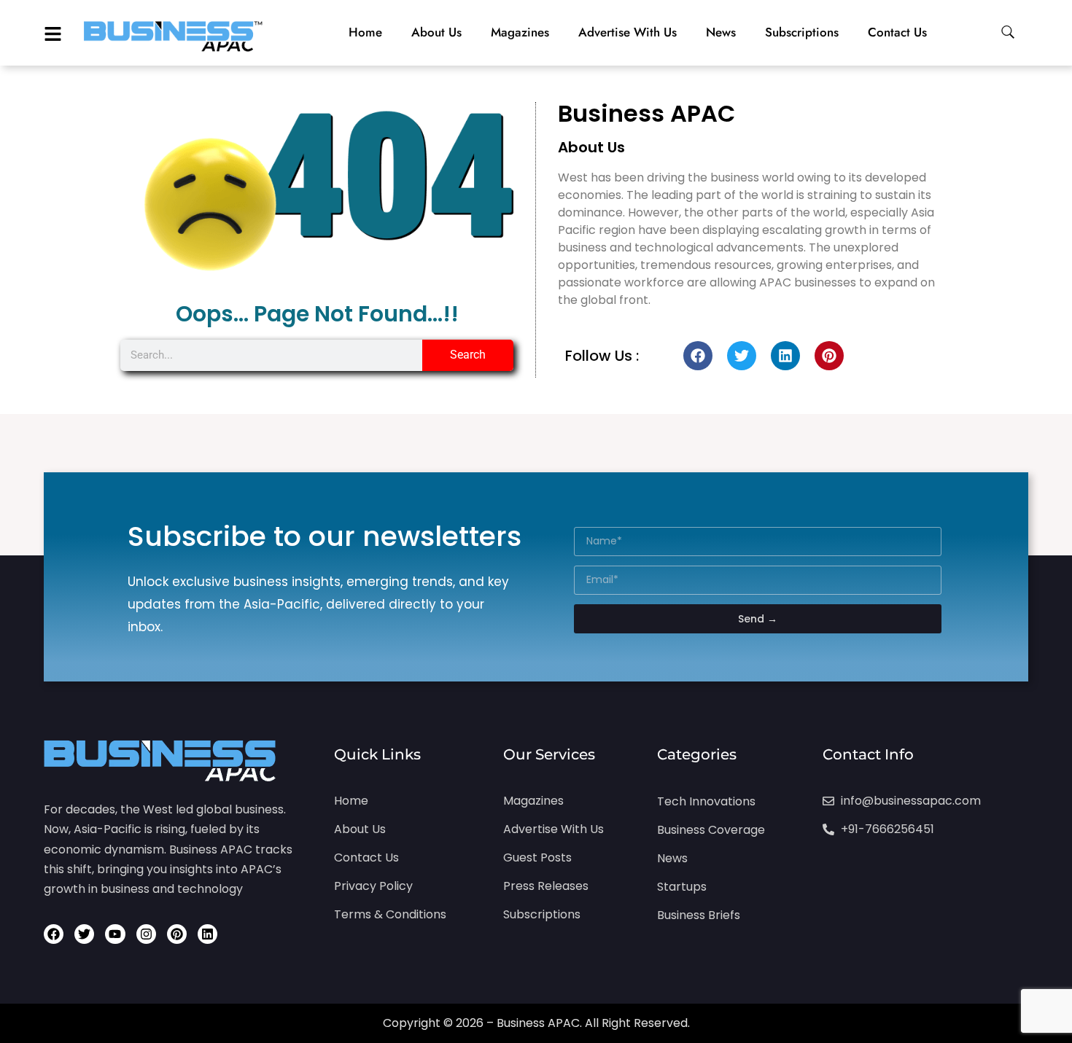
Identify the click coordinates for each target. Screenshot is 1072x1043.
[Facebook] (697, 355)
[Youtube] (115, 934)
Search (468, 355)
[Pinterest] (829, 355)
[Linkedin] (785, 355)
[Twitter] (741, 355)
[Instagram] (146, 934)
